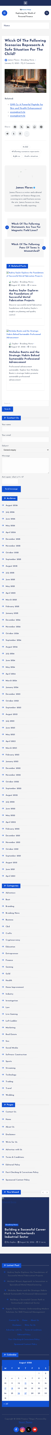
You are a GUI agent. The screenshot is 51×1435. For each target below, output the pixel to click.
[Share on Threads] (20, 133)
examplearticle (17, 112)
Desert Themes (25, 1422)
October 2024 (12, 634)
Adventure (10, 893)
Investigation (12, 1001)
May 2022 (10, 815)
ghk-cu (17, 156)
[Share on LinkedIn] (28, 127)
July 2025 (10, 573)
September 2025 (13, 559)
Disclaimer (10, 1135)
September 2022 (13, 789)
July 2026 (10, 512)
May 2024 (10, 667)
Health (9, 980)
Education (10, 947)
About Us (10, 1127)
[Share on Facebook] (15, 127)
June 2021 (10, 869)
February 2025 (12, 607)
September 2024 (13, 640)
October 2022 (12, 782)
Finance (9, 960)
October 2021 (12, 849)
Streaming (10, 1068)
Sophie (15, 282)
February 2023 (12, 755)
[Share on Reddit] (7, 133)
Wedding (10, 1095)
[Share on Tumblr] (13, 133)
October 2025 (12, 553)
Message (6, 456)
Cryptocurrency (13, 940)
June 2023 (10, 728)
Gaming (9, 967)
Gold (8, 974)
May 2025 (10, 586)
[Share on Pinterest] (41, 127)
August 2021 (11, 863)
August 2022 (12, 795)
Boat (8, 900)
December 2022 (13, 768)
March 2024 (11, 681)
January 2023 (12, 762)
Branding (10, 906)
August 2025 (11, 566)
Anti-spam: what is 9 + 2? (13, 477)
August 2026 (12, 505)
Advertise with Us (14, 1150)
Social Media (12, 1048)
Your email (6, 435)
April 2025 (10, 593)
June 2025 (10, 580)
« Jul (6, 1404)
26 (19, 1393)
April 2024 (11, 674)
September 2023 (13, 708)
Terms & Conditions (15, 1157)
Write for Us (11, 1142)
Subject (5, 446)
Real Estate (11, 1034)
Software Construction (16, 1055)
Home (7, 26)
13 (25, 1383)
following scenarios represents (26, 152)
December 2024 (13, 620)
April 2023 (10, 741)
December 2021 (13, 836)
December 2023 (13, 694)
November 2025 (13, 546)
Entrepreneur (12, 954)
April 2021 (10, 876)
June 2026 (10, 519)
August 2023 (11, 714)
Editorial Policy (13, 1165)
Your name (6, 425)
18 (12, 1388)
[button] (43, 1192)
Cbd (8, 927)
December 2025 (13, 539)
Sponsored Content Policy (18, 1180)
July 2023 (10, 721)
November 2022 (13, 775)
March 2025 (11, 600)
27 (25, 1393)
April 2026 (11, 532)
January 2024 (12, 687)
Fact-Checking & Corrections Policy (22, 1172)
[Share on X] (21, 127)
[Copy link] (26, 133)
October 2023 (12, 701)
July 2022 (10, 802)
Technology (11, 1075)
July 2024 (10, 654)
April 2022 (11, 822)
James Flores (13, 60)
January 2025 (12, 613)
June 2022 (10, 809)
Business (9, 920)
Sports (9, 1061)
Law (7, 1007)
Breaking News (27, 60)
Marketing (10, 1028)
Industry (9, 994)
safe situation (32, 156)
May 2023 (10, 735)
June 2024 (10, 660)
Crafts (9, 933)
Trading (9, 1082)
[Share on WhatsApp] (34, 127)
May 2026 (10, 526)
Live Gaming (12, 1014)
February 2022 (12, 829)
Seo (7, 1041)
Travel (9, 1088)
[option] (25, 1222)
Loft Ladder (11, 1021)
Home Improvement (15, 987)
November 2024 (13, 627)
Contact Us (11, 1112)
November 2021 (13, 842)
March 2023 (11, 748)
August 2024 (12, 647)
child (26, 147)
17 (5, 1388)
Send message (11, 489)
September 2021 (13, 856)
